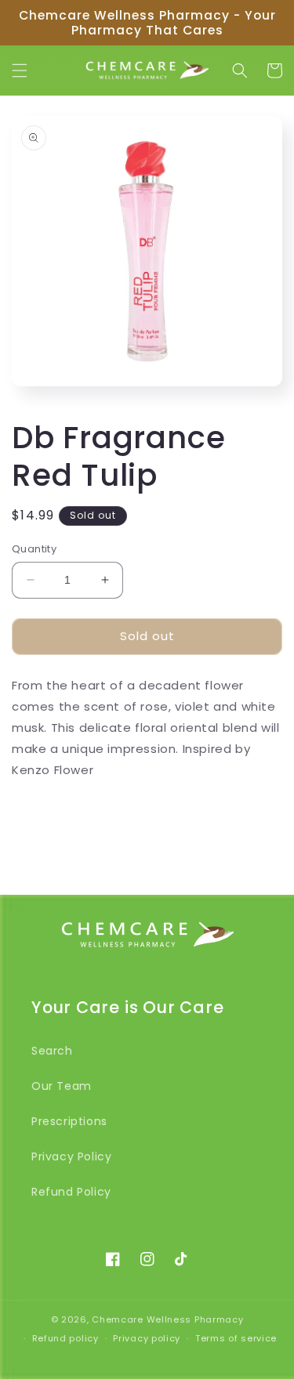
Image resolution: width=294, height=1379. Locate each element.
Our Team (61, 1086)
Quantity (34, 548)
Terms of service (236, 1338)
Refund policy (65, 1338)
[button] (19, 70)
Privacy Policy (71, 1156)
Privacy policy (146, 1338)
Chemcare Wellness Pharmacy (167, 1319)
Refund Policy (71, 1192)
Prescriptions (69, 1121)
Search (52, 1051)
